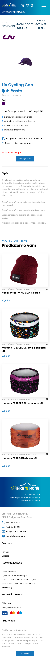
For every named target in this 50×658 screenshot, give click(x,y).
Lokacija (5, 555)
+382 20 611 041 (13, 527)
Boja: (5, 100)
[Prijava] (32, 5)
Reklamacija (7, 587)
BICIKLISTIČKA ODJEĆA (25, 24)
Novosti (5, 552)
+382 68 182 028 (13, 522)
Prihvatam (25, 653)
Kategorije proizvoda (13, 12)
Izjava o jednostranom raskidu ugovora (20, 579)
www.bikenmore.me (15, 536)
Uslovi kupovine (9, 571)
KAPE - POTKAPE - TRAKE (41, 24)
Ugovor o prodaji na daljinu (14, 575)
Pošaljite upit (25, 159)
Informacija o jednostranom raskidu (18, 583)
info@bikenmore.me (16, 531)
